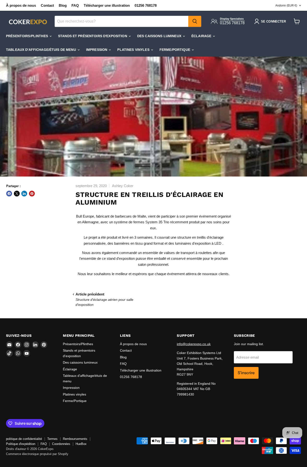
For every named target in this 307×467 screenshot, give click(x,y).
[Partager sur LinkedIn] (24, 193)
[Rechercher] (194, 21)
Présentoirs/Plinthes (27, 36)
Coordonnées (61, 444)
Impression (97, 50)
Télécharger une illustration (107, 5)
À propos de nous (21, 5)
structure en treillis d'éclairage (200, 237)
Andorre (286, 5)
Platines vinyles (133, 50)
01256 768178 (146, 5)
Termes (52, 439)
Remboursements (75, 439)
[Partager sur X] (17, 193)
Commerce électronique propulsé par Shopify (37, 454)
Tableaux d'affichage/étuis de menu (41, 50)
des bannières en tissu (125, 243)
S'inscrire (246, 372)
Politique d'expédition (20, 444)
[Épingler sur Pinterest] (32, 193)
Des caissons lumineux (159, 36)
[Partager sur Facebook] (9, 193)
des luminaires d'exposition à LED (194, 243)
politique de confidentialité (24, 439)
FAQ (75, 5)
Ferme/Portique (175, 50)
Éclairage (201, 36)
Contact (47, 5)
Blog (63, 5)
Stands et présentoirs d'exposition (93, 36)
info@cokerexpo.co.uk (194, 344)
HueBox (81, 444)
